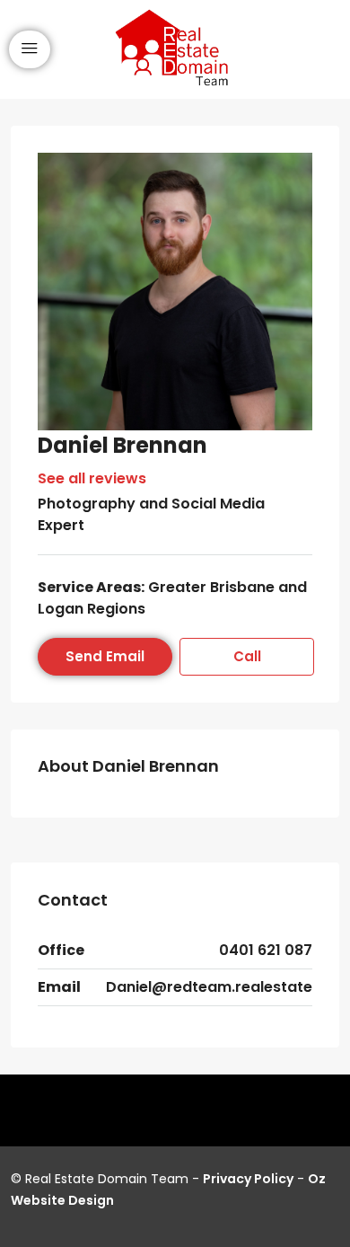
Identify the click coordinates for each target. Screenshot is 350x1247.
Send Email (105, 656)
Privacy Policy (248, 1179)
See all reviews (92, 478)
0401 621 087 (265, 950)
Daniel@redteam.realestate (209, 987)
